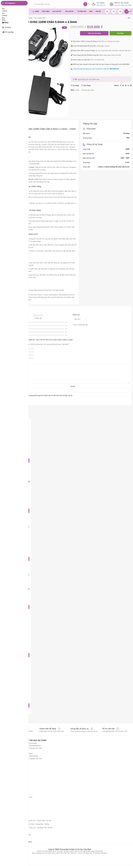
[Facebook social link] (120, 85)
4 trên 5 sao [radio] (31, 348)
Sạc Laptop (29, 18)
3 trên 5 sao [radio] (29, 348)
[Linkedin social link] (128, 85)
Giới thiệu (11, 790)
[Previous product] (127, 18)
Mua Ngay (120, 33)
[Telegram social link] (131, 85)
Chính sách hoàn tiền (15, 804)
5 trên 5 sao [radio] (33, 348)
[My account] (107, 11)
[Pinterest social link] (125, 85)
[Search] (85, 4)
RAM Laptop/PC (13, 780)
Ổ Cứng (10, 784)
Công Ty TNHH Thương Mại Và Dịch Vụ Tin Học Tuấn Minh (69, 849)
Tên (12, 386)
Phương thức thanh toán (16, 793)
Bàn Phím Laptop (13, 777)
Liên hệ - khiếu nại (14, 808)
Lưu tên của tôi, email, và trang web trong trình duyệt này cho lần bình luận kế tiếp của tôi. (42, 395)
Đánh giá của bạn (16, 362)
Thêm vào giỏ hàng (94, 33)
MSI (92, 90)
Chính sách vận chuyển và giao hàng (20, 797)
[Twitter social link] (123, 85)
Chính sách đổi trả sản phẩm (17, 801)
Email (73, 386)
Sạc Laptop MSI (40, 18)
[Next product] (131, 18)
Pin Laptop (11, 769)
